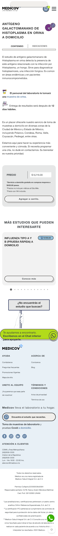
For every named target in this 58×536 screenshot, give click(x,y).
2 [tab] (14, 289)
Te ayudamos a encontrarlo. (22, 336)
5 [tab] (24, 289)
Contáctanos (7, 362)
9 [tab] (37, 289)
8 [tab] (34, 289)
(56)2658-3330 (8, 452)
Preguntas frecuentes (10, 367)
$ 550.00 (47, 238)
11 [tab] (44, 289)
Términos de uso (37, 400)
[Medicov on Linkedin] (18, 436)
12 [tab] (47, 289)
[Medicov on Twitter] (24, 436)
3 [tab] (18, 289)
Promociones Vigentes (11, 372)
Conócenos (35, 362)
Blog (33, 367)
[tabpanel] (29, 258)
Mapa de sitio (7, 377)
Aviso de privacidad (39, 395)
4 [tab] (21, 289)
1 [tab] (11, 290)
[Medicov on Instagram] (11, 436)
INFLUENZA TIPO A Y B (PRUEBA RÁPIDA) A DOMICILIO (18, 241)
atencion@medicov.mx (11, 463)
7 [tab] (31, 289)
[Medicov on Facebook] (4, 436)
